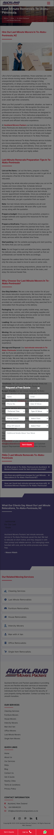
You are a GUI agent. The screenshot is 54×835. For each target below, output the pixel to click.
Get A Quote (9, 832)
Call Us (25, 832)
